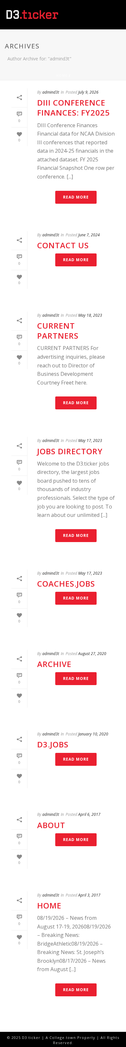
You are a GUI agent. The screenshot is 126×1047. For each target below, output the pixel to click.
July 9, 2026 (88, 92)
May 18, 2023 (90, 315)
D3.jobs (52, 744)
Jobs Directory (70, 451)
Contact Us (63, 245)
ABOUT (51, 825)
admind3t (50, 92)
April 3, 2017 (89, 895)
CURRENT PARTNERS (58, 330)
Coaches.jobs (66, 583)
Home (62, 75)
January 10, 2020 (93, 734)
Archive (54, 664)
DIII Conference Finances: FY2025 (73, 107)
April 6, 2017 (89, 814)
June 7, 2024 (89, 235)
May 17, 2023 (90, 440)
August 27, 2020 (92, 653)
